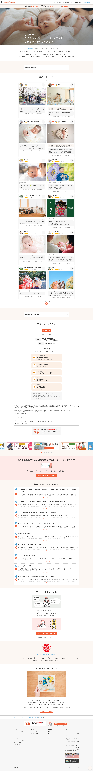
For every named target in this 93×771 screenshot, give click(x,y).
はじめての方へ (34, 731)
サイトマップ (23, 767)
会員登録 (67, 2)
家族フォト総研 (17, 744)
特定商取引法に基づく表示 (71, 745)
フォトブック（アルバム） (20, 736)
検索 (54, 2)
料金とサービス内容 (18, 731)
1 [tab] (41, 452)
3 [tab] (46, 452)
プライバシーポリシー (70, 736)
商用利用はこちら (88, 2)
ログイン (72, 2)
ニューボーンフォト (21, 717)
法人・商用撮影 (17, 742)
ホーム (15, 717)
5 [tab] (51, 452)
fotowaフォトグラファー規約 (72, 734)
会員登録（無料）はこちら (46, 475)
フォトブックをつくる (46, 711)
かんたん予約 (78, 2)
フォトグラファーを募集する (46, 633)
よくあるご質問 (60, 2)
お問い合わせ (34, 736)
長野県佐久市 (30, 49)
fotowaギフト (17, 734)
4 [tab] (48, 452)
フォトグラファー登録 (19, 740)
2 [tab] (44, 452)
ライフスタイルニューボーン (32, 717)
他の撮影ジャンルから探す (32, 314)
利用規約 (19, 403)
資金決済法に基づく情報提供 (72, 747)
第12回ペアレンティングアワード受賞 (46, 654)
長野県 (40, 717)
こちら (27, 413)
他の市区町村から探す (31, 67)
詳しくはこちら (52, 411)
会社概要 (16, 767)
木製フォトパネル (18, 738)
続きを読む (45, 497)
